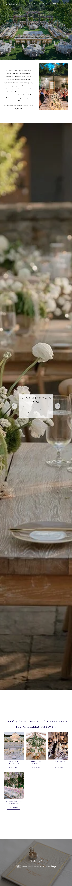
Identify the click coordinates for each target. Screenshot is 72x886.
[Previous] (14, 406)
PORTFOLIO (48, 4)
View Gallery (13, 767)
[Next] (57, 406)
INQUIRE (56, 4)
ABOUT (32, 4)
